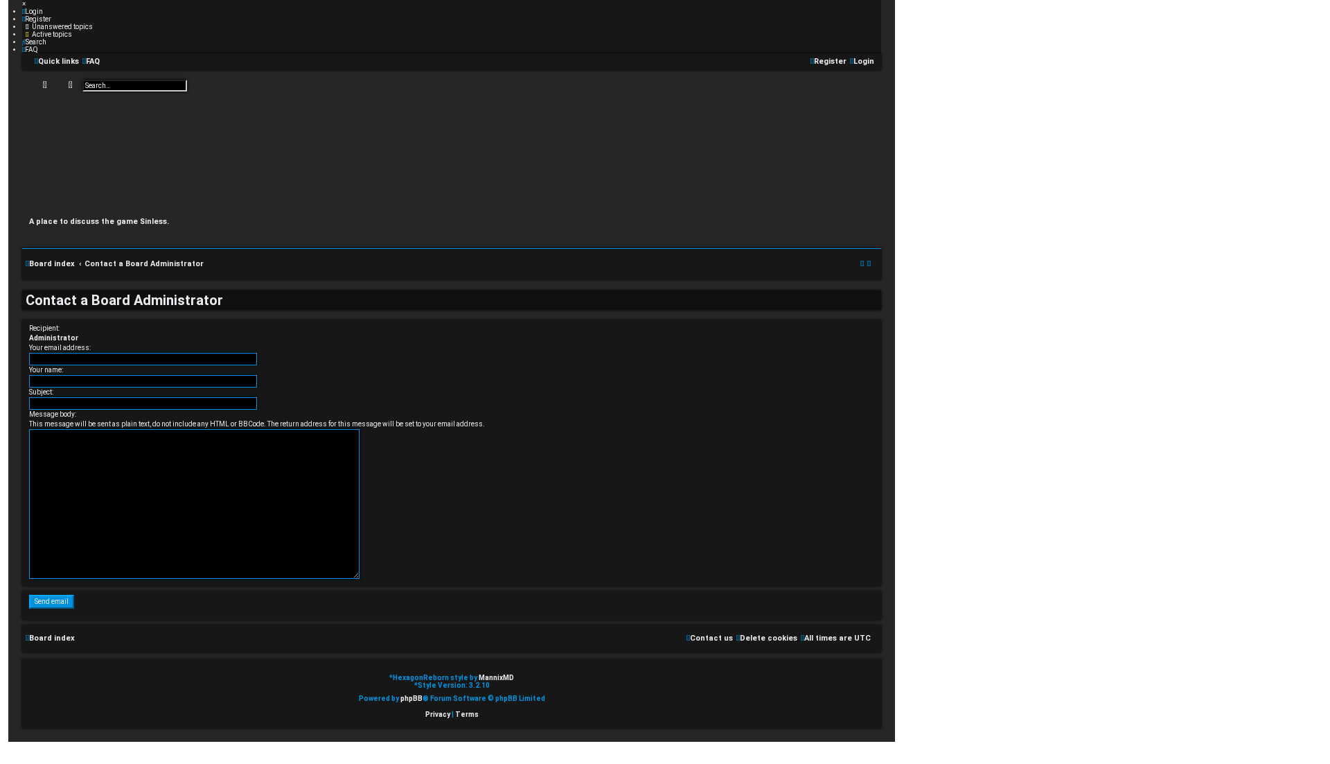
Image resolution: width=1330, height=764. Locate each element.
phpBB (411, 698)
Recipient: (44, 328)
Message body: (52, 414)
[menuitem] (32, 11)
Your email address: (60, 347)
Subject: (41, 392)
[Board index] (451, 153)
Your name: (46, 370)
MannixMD (496, 677)
